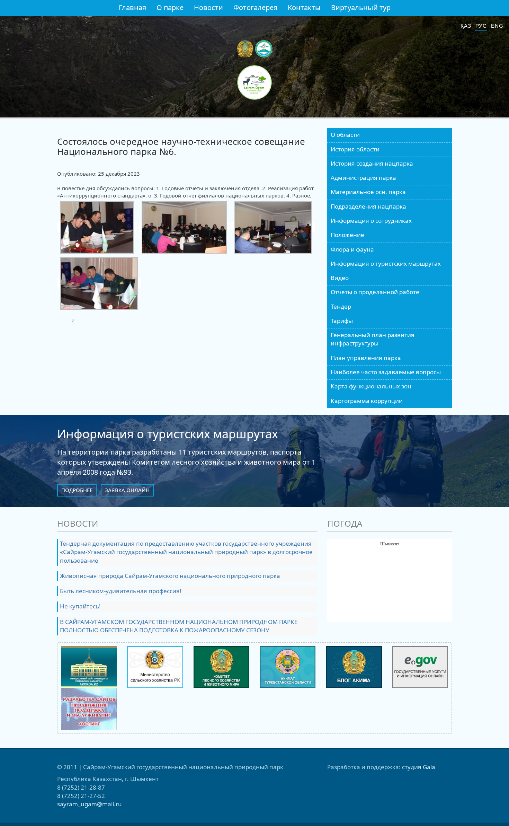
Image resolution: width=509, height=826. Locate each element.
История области (355, 149)
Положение (347, 235)
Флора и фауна (352, 249)
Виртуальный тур (361, 7)
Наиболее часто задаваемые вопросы (386, 372)
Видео (340, 278)
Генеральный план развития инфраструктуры (372, 339)
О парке (170, 7)
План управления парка (366, 358)
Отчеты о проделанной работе (375, 292)
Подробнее (76, 489)
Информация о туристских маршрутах (386, 263)
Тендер (341, 306)
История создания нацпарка (372, 163)
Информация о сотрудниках (371, 221)
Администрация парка (363, 178)
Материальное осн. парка (368, 192)
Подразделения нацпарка (368, 206)
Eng (497, 26)
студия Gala (418, 767)
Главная (132, 7)
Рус (481, 26)
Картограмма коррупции (367, 401)
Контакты (304, 7)
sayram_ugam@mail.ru (89, 804)
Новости (208, 7)
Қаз (466, 26)
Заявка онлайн (127, 489)
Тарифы (342, 321)
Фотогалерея (255, 7)
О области (345, 135)
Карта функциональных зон (371, 386)
